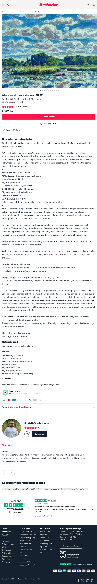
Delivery (23, 559)
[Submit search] (8, 5)
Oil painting (7, 355)
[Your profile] (88, 4)
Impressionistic (15, 370)
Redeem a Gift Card (28, 535)
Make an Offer (50, 123)
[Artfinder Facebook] (78, 580)
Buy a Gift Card (26, 532)
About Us (5, 535)
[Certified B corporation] (70, 555)
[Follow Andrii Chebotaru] (27, 434)
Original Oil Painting (11, 99)
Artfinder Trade (8, 544)
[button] (93, 85)
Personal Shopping (27, 538)
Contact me (39, 434)
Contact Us (6, 556)
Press (4, 538)
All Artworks (22, 12)
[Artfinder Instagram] (87, 580)
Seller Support (46, 544)
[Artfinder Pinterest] (92, 580)
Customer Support (27, 565)
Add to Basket (48, 117)
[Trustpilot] (76, 564)
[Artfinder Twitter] (82, 580)
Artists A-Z (6, 553)
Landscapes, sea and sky (21, 373)
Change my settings (71, 546)
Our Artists (6, 550)
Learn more (38, 394)
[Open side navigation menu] (3, 4)
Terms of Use (22, 579)
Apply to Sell (45, 547)
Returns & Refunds (27, 562)
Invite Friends (25, 541)
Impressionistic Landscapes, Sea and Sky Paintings (65, 489)
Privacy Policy (36, 579)
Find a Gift (24, 556)
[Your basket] (93, 5)
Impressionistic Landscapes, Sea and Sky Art (22, 489)
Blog (4, 547)
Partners (5, 541)
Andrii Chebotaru (8, 12)
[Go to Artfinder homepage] (48, 4)
